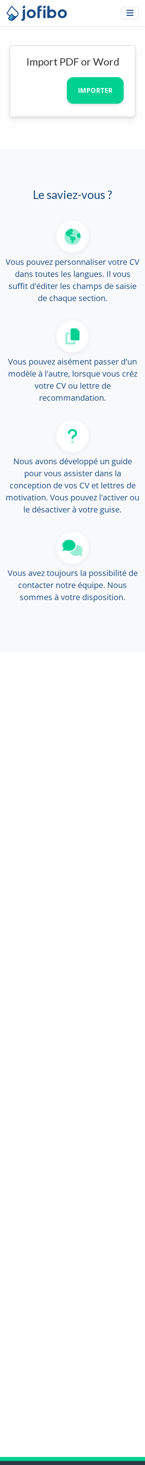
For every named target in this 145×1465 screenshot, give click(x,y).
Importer (95, 90)
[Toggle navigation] (130, 13)
